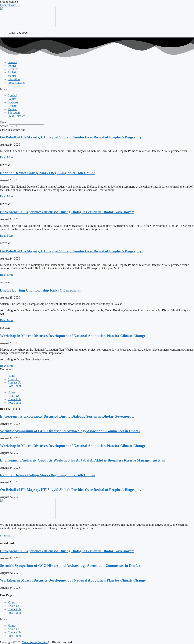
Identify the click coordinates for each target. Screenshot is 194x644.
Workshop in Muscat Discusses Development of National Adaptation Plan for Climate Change (73, 336)
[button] (97, 89)
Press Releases (16, 82)
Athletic (12, 72)
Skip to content (9, 1)
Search (4, 126)
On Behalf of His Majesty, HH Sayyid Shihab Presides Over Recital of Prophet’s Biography (71, 137)
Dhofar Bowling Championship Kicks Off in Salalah (40, 290)
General (12, 62)
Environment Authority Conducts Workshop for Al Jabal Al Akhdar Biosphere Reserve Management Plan (82, 460)
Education (14, 79)
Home (11, 375)
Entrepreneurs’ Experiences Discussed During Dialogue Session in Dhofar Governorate (67, 212)
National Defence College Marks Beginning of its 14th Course (47, 173)
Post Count (14, 385)
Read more (5, 536)
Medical (12, 75)
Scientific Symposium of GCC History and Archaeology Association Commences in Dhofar (70, 431)
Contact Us (14, 382)
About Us (13, 379)
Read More (6, 157)
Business (13, 69)
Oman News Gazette (35, 642)
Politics (12, 65)
